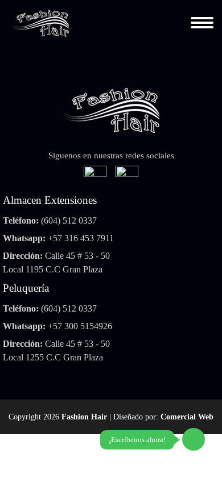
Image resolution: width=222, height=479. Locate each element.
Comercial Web (187, 417)
